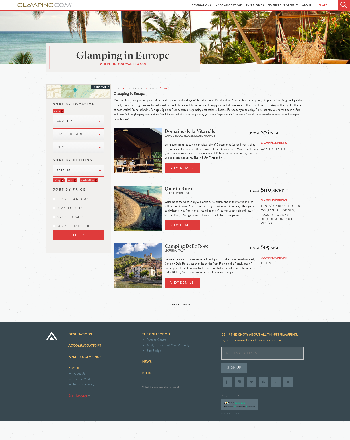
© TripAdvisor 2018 (230, 413)
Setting (64, 170)
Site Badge (154, 350)
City (60, 147)
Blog (146, 373)
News (147, 361)
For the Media (82, 378)
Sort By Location (74, 104)
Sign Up (234, 367)
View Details (182, 168)
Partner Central (157, 339)
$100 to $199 (70, 208)
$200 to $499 (70, 217)
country (65, 121)
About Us (79, 373)
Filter (78, 235)
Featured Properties (283, 5)
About (306, 5)
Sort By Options (72, 160)
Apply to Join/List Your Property (168, 345)
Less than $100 (73, 199)
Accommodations (229, 5)
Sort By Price (69, 189)
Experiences (255, 5)
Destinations (202, 5)
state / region (70, 134)
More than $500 (74, 226)
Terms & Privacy (83, 384)
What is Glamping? (84, 356)
